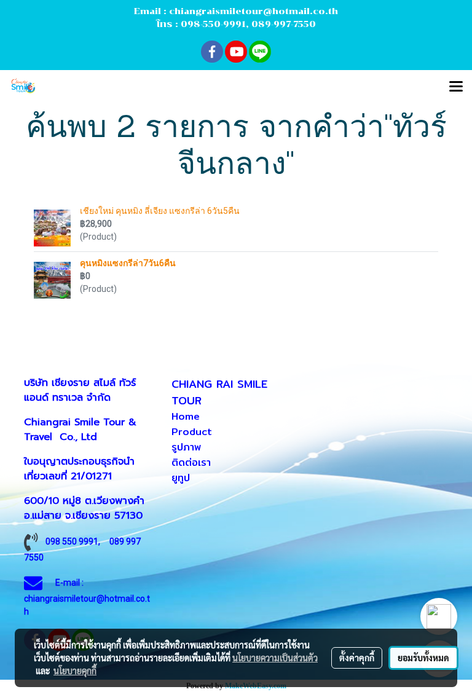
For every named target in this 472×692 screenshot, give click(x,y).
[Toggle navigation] (456, 87)
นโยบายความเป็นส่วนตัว (275, 657)
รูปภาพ (186, 447)
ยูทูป (180, 478)
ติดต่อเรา (191, 462)
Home (185, 416)
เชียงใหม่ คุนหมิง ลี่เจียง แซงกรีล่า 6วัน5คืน (160, 211)
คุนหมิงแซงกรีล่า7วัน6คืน (128, 263)
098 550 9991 (71, 541)
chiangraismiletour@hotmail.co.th (253, 11)
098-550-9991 (213, 24)
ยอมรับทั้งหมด (423, 657)
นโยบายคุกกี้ (74, 670)
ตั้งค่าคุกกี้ (356, 657)
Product (191, 431)
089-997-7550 (283, 24)
